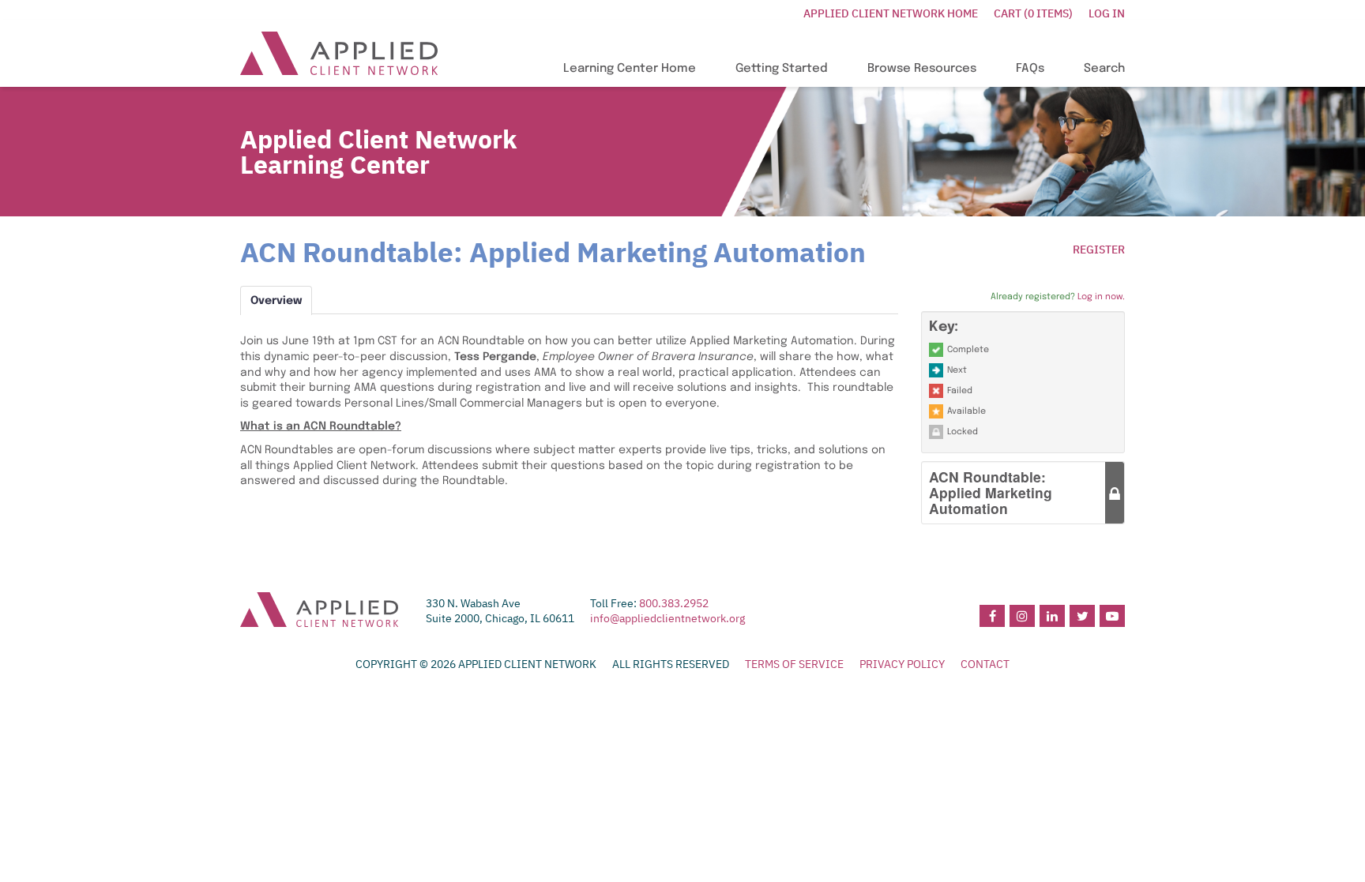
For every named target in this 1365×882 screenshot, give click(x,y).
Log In (1107, 13)
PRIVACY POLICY (902, 664)
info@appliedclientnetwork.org (667, 618)
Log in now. (1101, 297)
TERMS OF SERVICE (794, 664)
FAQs (1030, 69)
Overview (276, 300)
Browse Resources (921, 69)
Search (1104, 69)
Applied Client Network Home (890, 13)
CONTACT (985, 664)
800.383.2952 (674, 603)
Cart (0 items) (1033, 13)
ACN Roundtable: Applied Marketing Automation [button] (990, 492)
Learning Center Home (629, 69)
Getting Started (781, 69)
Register (1099, 249)
